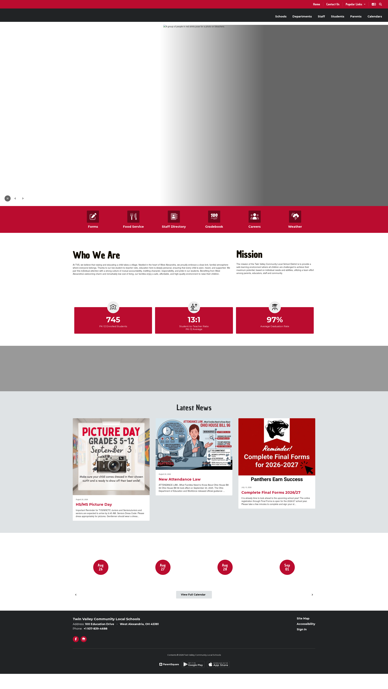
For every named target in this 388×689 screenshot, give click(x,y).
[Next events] (312, 595)
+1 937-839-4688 (95, 628)
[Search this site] (380, 4)
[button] (356, 4)
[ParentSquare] (169, 664)
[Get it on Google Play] (193, 664)
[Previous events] (76, 595)
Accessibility (306, 624)
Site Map (303, 618)
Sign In (302, 629)
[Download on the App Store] (218, 664)
